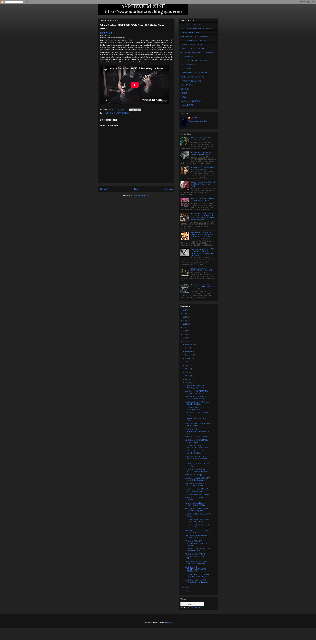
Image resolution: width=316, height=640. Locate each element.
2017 (185, 341)
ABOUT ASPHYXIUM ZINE (191, 24)
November (189, 348)
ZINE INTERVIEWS (188, 65)
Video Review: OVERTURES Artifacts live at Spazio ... (195, 485)
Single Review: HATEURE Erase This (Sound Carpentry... (196, 510)
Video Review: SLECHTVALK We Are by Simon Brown (197, 490)
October (188, 351)
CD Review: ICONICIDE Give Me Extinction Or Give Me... (197, 520)
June (187, 365)
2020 (185, 331)
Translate (197, 607)
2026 (185, 310)
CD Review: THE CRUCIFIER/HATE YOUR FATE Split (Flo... (195, 569)
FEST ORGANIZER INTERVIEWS (193, 41)
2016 (185, 587)
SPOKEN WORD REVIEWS (190, 81)
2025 (185, 313)
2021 (185, 327)
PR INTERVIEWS (187, 57)
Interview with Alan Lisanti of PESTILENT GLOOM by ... (196, 504)
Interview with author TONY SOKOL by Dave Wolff (201, 139)
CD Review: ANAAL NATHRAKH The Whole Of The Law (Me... (197, 576)
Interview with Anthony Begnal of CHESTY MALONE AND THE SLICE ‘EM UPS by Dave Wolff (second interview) (203, 217)
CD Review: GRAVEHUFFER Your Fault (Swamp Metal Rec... (197, 550)
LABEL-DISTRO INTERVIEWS (192, 49)
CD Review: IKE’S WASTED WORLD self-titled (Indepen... (196, 581)
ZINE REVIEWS (186, 85)
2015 (185, 591)
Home (136, 189)
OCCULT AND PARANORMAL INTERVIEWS (197, 53)
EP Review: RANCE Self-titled (196, 437)
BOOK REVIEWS (187, 69)
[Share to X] (135, 110)
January (188, 383)
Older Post (168, 189)
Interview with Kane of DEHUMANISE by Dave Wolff (202, 269)
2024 (185, 317)
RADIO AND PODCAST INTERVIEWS (194, 61)
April (187, 372)
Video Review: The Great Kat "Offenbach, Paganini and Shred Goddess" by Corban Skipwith (202, 234)
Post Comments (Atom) (141, 196)
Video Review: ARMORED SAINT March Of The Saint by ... (197, 479)
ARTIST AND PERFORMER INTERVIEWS (196, 28)
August (188, 358)
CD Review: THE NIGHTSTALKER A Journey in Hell (197, 431)
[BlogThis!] (133, 110)
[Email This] (130, 110)
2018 (185, 338)
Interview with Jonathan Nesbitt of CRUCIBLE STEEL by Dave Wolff (203, 184)
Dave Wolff (195, 118)
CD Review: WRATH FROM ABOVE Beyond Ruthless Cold (196, 470)
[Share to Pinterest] (140, 110)
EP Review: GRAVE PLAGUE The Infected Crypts (197, 425)
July (187, 362)
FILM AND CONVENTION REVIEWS (194, 73)
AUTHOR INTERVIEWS (189, 32)
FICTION (183, 93)
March (187, 376)
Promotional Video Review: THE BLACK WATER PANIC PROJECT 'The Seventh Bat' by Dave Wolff (202, 252)
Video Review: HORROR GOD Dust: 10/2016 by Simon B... (196, 563)
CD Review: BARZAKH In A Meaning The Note (195, 408)
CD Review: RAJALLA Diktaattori (197, 494)
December (189, 344)
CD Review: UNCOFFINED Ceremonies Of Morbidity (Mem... (195, 556)
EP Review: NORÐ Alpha (194, 475)
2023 (185, 320)
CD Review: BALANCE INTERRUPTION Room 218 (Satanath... (196, 543)
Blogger (170, 623)
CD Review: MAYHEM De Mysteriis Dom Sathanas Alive (196, 446)
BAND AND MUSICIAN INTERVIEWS (194, 36)
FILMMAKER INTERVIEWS (191, 44)
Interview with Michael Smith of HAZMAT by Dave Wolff (202, 200)
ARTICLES (184, 89)
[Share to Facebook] (137, 110)
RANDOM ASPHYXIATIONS (191, 101)
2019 (185, 334)
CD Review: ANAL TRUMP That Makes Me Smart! (196, 441)
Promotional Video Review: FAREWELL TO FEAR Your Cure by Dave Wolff (203, 287)
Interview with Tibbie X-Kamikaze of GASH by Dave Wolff (203, 168)
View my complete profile (197, 121)
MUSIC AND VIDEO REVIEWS (117, 113)
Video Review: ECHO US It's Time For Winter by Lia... (197, 531)
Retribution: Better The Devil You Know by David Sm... (197, 403)
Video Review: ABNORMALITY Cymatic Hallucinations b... (196, 392)
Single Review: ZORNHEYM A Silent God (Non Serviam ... (196, 537)
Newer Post (105, 189)
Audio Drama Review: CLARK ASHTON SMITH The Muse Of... (196, 458)
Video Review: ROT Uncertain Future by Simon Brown (195, 398)
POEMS (183, 97)
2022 (185, 324)
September (189, 355)
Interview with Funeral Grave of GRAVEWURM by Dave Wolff (202, 153)
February (188, 379)
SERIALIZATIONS (187, 105)
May (187, 369)
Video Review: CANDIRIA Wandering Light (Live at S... (196, 387)
